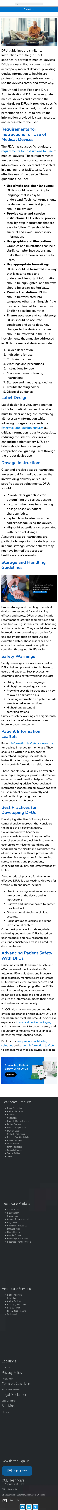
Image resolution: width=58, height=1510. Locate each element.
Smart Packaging (14, 1147)
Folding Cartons (14, 1124)
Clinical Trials (12, 1216)
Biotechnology (13, 1213)
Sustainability (13, 1314)
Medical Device (13, 1229)
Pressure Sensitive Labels (18, 1137)
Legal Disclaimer (9, 1401)
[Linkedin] (22, 1507)
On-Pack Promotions (16, 1134)
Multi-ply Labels (13, 1131)
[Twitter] (35, 1507)
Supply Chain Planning (16, 1311)
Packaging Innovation (16, 1304)
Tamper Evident (13, 1153)
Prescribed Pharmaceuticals (19, 1242)
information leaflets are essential (32, 743)
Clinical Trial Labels (15, 1111)
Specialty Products (15, 1150)
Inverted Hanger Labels (17, 1127)
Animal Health (13, 1209)
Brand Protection (14, 1108)
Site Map (5, 1412)
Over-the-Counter (15, 1235)
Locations (6, 1367)
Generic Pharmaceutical (17, 1225)
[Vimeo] (29, 1507)
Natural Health (13, 1232)
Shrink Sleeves (13, 1143)
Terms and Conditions (11, 1389)
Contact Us (14, 1500)
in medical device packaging (34, 1022)
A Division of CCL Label (14, 1484)
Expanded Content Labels (18, 1121)
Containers (11, 1114)
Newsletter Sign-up (16, 1461)
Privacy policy (8, 1378)
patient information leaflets (36, 1045)
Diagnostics (12, 1222)
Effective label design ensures (22, 428)
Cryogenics (12, 1118)
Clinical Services (14, 1301)
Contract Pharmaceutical (17, 1219)
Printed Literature (14, 1140)
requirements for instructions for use (27, 151)
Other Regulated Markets (17, 1238)
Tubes (9, 1156)
